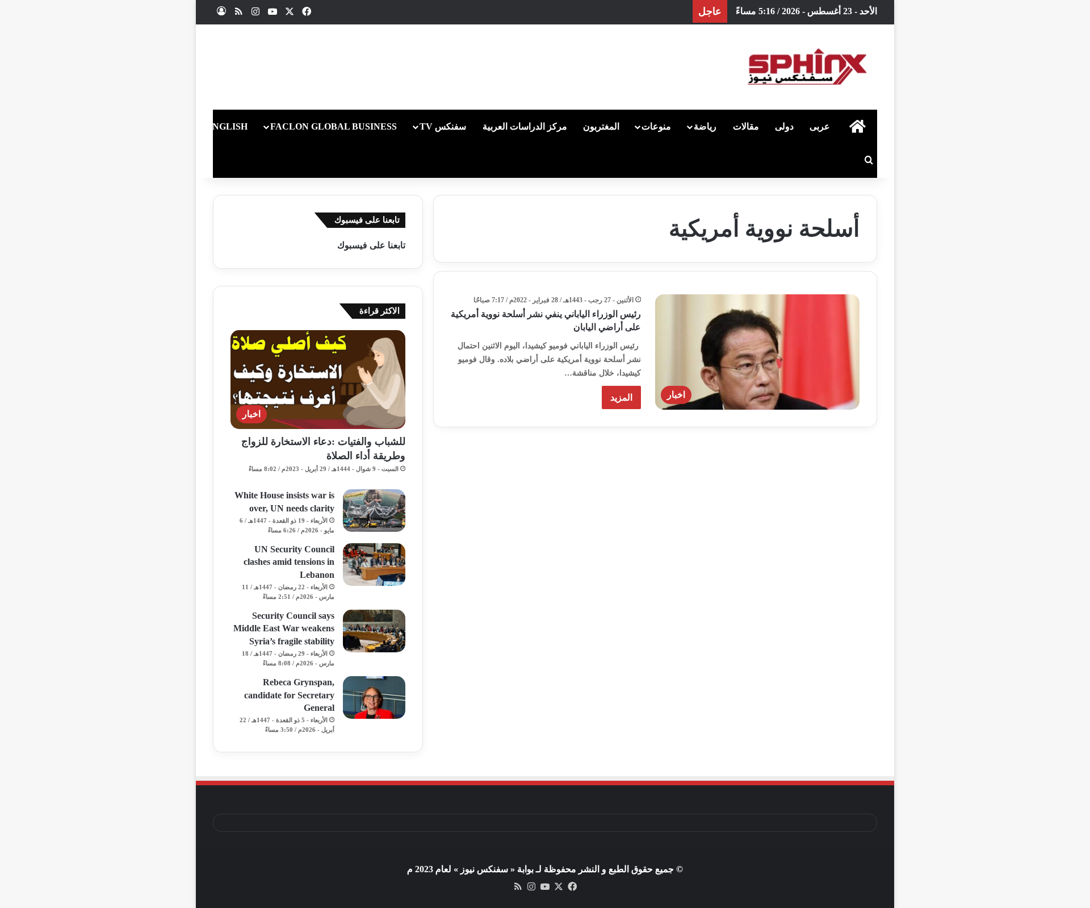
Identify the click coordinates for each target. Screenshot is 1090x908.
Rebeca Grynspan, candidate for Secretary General (289, 695)
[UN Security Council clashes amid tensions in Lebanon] (374, 564)
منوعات (656, 126)
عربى (820, 126)
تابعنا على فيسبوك (371, 245)
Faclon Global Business (333, 126)
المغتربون (601, 126)
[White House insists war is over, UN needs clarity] (374, 510)
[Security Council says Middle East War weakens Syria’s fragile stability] (374, 631)
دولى (784, 126)
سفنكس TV (443, 126)
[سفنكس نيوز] (806, 67)
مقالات (746, 126)
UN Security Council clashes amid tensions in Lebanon (289, 562)
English (227, 126)
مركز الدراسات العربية (525, 126)
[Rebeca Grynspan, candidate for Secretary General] (374, 697)
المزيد (621, 397)
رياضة (705, 126)
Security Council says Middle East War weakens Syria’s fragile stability (283, 628)
